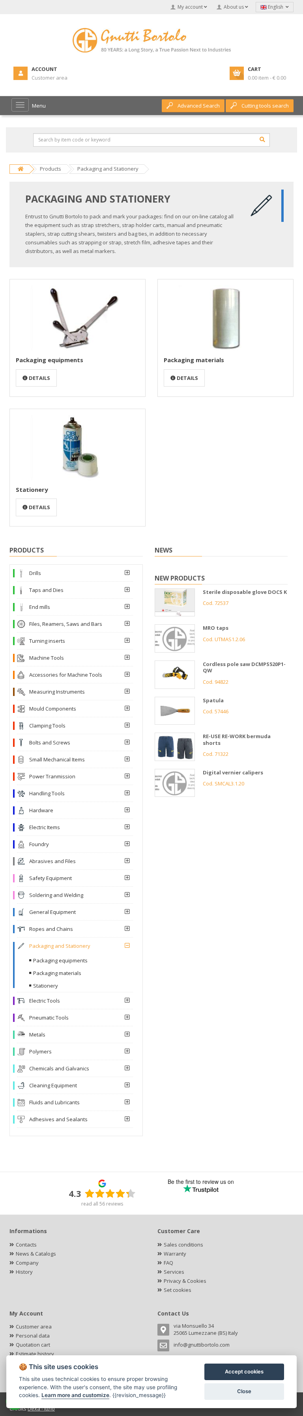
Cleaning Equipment (53, 1085)
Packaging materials (194, 360)
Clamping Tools (47, 725)
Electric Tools (44, 1000)
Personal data (33, 1335)
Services (174, 1271)
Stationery (32, 489)
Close (244, 1391)
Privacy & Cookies (185, 1280)
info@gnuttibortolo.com (202, 1344)
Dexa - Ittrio (41, 1408)
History (24, 1271)
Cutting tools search (265, 105)
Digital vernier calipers (233, 772)
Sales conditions (183, 1244)
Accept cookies (244, 1371)
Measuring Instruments (57, 691)
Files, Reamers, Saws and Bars (65, 623)
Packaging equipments (49, 360)
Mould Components (52, 708)
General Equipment (52, 911)
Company (27, 1262)
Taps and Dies (46, 590)
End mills (39, 606)
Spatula (213, 700)
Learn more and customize (75, 1395)
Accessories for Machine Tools (65, 674)
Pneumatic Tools (49, 1017)
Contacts (26, 1244)
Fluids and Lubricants (54, 1102)
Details (39, 377)
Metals (37, 1034)
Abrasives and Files (52, 861)
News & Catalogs (36, 1253)
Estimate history (35, 1353)
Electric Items (44, 827)
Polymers (40, 1051)
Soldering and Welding (56, 895)
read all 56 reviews (102, 1203)
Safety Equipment (50, 878)
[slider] (110, 1193)
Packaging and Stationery (59, 945)
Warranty (175, 1253)
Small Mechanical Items (57, 759)
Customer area (34, 1326)
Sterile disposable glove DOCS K (245, 591)
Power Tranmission (52, 776)
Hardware (41, 810)
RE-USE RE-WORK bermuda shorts (237, 739)
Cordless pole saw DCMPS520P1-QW (244, 667)
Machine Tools (46, 657)
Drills (35, 573)
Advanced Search (199, 105)
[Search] (262, 139)
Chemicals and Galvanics (59, 1068)
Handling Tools (47, 793)
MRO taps (215, 627)
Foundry (39, 844)
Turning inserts (47, 640)
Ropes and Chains (51, 928)
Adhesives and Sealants (58, 1119)
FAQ (168, 1262)
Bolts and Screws (49, 742)
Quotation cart (33, 1344)
